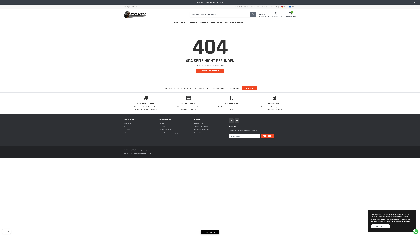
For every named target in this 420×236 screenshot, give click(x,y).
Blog (277, 6)
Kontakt (272, 6)
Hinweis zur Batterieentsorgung (168, 133)
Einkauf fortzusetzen (210, 71)
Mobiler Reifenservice (234, 23)
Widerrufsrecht (128, 133)
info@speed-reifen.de (130, 6)
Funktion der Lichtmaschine (202, 126)
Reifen (183, 23)
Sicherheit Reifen (199, 133)
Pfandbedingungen (165, 129)
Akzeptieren (380, 226)
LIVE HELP (249, 88)
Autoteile (193, 23)
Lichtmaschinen (199, 123)
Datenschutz (128, 129)
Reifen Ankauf (216, 23)
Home (176, 23)
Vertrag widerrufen (210, 232)
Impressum (127, 123)
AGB (125, 126)
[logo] (135, 14)
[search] (253, 14)
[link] (231, 120)
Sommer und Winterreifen (202, 129)
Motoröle (204, 23)
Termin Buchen (255, 6)
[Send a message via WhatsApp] (415, 231)
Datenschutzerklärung (403, 221)
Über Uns (264, 6)
